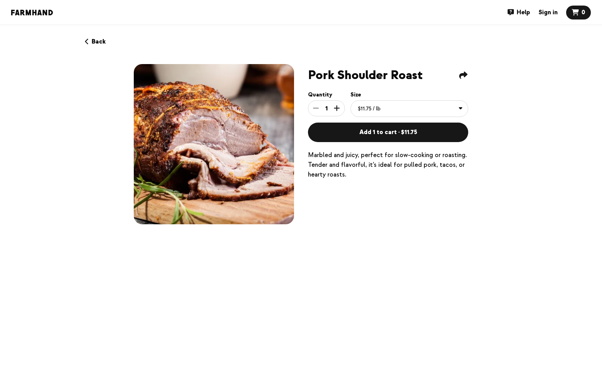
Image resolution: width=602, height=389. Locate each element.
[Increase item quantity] (337, 108)
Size (355, 94)
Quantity (320, 94)
